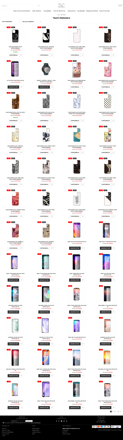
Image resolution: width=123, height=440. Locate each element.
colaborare (81, 11)
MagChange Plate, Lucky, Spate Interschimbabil (107, 47)
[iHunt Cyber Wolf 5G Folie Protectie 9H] (76, 262)
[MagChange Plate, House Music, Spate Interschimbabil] (76, 198)
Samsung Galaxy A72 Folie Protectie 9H (107, 338)
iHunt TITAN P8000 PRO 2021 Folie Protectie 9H (15, 274)
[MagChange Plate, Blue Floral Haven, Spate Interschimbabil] (76, 101)
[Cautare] (39, 6)
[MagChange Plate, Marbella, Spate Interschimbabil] (15, 230)
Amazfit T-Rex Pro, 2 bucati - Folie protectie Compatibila (46, 81)
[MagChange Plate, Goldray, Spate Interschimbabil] (15, 198)
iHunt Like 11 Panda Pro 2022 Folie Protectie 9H (46, 369)
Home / (58, 14)
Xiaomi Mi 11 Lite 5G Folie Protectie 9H (46, 338)
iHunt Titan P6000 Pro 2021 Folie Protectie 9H (77, 369)
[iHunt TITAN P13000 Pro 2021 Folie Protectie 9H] (107, 390)
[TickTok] (64, 421)
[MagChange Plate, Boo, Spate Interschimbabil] (107, 135)
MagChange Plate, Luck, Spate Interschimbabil (46, 210)
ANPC (33, 434)
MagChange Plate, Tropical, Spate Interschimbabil (15, 146)
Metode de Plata (35, 428)
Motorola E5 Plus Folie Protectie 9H (107, 369)
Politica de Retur (35, 430)
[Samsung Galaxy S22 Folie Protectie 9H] (15, 326)
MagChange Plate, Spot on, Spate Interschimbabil (15, 113)
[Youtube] (61, 421)
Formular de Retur (92, 11)
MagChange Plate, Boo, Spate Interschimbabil (107, 146)
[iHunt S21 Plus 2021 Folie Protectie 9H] (107, 262)
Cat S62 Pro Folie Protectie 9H (15, 80)
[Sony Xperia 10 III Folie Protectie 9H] (76, 390)
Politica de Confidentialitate (35, 422)
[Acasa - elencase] (61, 6)
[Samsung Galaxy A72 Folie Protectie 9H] (107, 326)
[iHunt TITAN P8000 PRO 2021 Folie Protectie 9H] (15, 262)
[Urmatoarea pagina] (120, 411)
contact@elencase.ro (102, 422)
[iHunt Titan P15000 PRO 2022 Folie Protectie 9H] (46, 262)
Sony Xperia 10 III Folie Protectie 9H (77, 401)
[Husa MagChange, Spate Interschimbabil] (15, 35)
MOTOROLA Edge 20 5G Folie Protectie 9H (46, 306)
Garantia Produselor (36, 432)
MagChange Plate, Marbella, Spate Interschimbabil (15, 242)
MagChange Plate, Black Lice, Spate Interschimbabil (46, 113)
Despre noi (4, 428)
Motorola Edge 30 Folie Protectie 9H (15, 306)
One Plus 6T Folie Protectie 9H (107, 241)
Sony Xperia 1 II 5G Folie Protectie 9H (107, 306)
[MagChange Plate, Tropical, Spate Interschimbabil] (15, 135)
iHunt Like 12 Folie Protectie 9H (77, 337)
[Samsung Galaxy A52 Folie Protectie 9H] (15, 390)
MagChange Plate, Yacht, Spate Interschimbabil (77, 146)
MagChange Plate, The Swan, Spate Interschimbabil (46, 47)
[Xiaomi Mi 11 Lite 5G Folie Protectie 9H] (46, 326)
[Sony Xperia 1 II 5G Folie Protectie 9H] (107, 294)
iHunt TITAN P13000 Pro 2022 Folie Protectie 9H (76, 306)
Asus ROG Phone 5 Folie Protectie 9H (15, 369)
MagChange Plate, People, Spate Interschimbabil (46, 146)
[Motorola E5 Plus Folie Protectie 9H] (107, 358)
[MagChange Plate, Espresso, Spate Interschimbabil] (46, 230)
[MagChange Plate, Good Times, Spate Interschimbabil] (76, 167)
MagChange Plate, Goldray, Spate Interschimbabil (15, 210)
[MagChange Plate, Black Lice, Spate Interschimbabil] (46, 101)
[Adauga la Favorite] (21, 55)
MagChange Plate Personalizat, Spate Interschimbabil (77, 81)
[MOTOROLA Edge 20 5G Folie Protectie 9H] (46, 294)
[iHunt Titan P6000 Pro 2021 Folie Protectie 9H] (76, 358)
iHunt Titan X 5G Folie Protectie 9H (46, 401)
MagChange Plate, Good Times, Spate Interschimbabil (77, 178)
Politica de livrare (5, 434)
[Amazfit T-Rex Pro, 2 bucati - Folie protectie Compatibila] (46, 69)
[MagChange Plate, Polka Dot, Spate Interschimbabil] (107, 101)
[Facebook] (56, 421)
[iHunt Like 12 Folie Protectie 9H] (76, 326)
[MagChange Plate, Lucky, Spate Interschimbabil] (107, 35)
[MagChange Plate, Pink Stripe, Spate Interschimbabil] (76, 35)
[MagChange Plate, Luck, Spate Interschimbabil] (46, 198)
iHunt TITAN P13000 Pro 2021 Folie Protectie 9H (107, 401)
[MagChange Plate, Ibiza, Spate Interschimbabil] (107, 167)
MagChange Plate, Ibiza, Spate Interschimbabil (107, 178)
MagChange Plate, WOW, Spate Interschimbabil (46, 178)
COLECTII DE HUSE (104, 11)
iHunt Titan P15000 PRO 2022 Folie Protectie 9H (46, 274)
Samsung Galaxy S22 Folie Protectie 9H (15, 338)
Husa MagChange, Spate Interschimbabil (15, 47)
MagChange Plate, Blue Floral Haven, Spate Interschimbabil (77, 113)
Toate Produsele (63, 14)
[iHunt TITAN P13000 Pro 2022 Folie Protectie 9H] (76, 294)
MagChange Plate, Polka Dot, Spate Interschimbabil (107, 113)
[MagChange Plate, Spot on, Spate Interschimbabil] (15, 101)
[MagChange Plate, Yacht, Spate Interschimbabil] (76, 135)
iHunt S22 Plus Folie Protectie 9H (77, 241)
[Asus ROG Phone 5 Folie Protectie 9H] (15, 358)
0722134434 (101, 420)
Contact (3, 435)
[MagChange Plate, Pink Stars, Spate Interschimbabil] (15, 167)
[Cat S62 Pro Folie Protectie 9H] (15, 69)
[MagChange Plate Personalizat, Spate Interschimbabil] (76, 69)
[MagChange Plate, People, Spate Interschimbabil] (46, 135)
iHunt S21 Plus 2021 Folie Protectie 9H (107, 274)
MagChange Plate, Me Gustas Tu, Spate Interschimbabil (108, 81)
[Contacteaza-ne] (119, 5)
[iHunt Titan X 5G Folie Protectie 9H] (46, 390)
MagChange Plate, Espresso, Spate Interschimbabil (46, 242)
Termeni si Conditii (6, 430)
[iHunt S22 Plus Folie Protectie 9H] (76, 230)
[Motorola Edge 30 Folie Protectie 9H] (15, 294)
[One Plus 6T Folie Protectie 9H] (107, 230)
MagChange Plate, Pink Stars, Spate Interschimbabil (15, 178)
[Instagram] (67, 421)
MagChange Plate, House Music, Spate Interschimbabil (77, 210)
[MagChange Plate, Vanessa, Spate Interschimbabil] (107, 198)
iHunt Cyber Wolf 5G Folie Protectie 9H (77, 274)
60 (118, 411)
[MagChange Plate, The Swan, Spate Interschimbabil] (46, 35)
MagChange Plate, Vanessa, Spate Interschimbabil (107, 210)
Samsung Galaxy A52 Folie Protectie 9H (15, 401)
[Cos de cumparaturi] (121, 5)
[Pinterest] (59, 421)
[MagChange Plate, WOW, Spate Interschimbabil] (46, 167)
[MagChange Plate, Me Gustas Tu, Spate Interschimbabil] (107, 69)
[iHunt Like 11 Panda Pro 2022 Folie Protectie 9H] (46, 358)
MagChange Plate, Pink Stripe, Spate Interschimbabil (76, 47)
